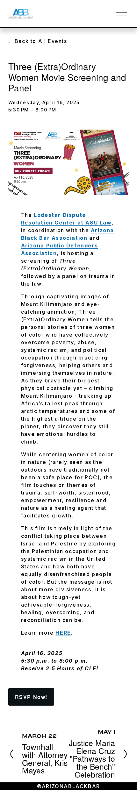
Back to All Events (41, 41)
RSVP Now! (31, 697)
